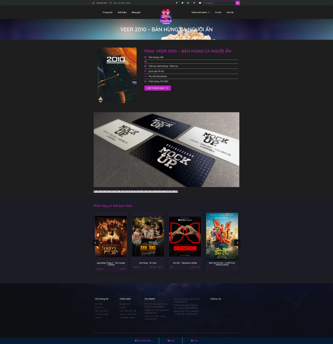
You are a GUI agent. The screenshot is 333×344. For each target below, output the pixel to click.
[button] (157, 88)
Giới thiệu (122, 12)
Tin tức (218, 12)
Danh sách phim (199, 12)
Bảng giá (136, 12)
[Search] (237, 3)
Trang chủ (107, 12)
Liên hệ (230, 12)
